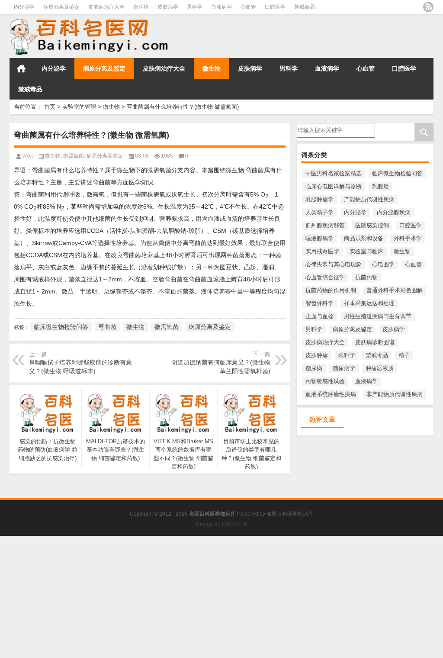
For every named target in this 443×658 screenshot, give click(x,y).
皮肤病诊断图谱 (375, 342)
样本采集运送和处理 (369, 303)
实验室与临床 (366, 251)
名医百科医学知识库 (289, 514)
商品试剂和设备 (363, 238)
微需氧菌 (73, 156)
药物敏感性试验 (325, 381)
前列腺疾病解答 (325, 225)
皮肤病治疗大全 (106, 7)
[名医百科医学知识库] (97, 36)
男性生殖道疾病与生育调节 (377, 316)
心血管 (248, 7)
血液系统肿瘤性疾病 (330, 394)
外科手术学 (408, 238)
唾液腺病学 (319, 238)
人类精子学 (319, 212)
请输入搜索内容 (316, 126)
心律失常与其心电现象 (333, 264)
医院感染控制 (372, 225)
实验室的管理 (79, 106)
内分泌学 (24, 7)
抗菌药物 (366, 277)
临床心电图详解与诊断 (333, 186)
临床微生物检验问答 (397, 173)
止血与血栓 (319, 316)
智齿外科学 (319, 303)
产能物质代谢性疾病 (369, 199)
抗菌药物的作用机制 (330, 290)
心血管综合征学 (325, 277)
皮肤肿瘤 (316, 355)
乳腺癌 (380, 186)
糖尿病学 (344, 368)
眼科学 (346, 355)
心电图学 (383, 264)
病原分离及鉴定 (61, 7)
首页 (21, 68)
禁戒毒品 (304, 7)
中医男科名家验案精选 (333, 173)
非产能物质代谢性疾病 (394, 394)
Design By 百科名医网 (221, 524)
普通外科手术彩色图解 (394, 290)
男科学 (194, 7)
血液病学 (221, 7)
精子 (404, 355)
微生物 (141, 7)
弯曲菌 (107, 326)
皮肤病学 (167, 7)
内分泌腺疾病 (394, 212)
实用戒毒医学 (322, 251)
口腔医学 (275, 7)
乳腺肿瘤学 (319, 199)
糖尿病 (313, 368)
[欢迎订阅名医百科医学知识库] (428, 7)
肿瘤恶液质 (380, 368)
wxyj (27, 156)
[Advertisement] (221, 596)
